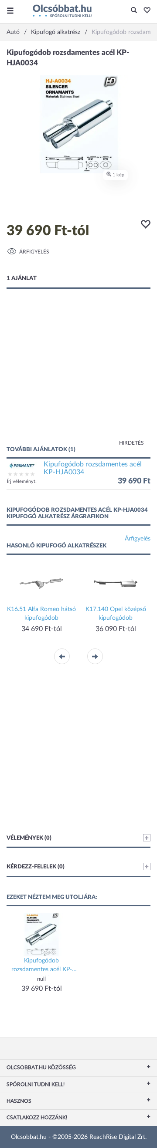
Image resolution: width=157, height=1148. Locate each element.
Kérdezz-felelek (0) (36, 867)
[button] (144, 11)
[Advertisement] (78, 376)
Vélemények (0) (29, 838)
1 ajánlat (22, 278)
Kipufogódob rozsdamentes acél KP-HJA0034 (93, 468)
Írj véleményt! (22, 481)
